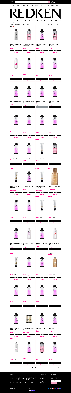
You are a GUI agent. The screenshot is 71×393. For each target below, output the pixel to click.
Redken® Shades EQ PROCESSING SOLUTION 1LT (15, 45)
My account (53, 2)
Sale (48, 5)
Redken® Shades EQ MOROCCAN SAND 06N (41, 45)
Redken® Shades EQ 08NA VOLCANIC (14, 215)
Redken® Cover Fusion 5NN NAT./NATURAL (40, 159)
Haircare (18, 5)
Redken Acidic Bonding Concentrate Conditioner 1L (16, 357)
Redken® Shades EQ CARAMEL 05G (15, 300)
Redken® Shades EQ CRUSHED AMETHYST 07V (28, 272)
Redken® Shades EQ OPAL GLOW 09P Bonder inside (54, 45)
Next (58, 367)
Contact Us (41, 383)
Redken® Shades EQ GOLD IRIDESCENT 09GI (40, 130)
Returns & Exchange (43, 382)
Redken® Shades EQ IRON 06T (15, 158)
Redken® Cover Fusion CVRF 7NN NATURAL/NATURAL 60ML (41, 215)
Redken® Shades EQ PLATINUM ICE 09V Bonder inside (28, 45)
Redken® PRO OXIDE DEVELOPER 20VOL (15, 73)
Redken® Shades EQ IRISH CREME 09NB (28, 159)
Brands (32, 5)
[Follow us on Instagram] (31, 388)
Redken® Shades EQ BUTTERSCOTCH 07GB (52, 357)
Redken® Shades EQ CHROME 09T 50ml (41, 102)
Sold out (42, 107)
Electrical (36, 5)
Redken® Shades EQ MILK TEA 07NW (28, 215)
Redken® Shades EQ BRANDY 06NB (15, 129)
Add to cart (16, 50)
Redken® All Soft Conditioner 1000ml (53, 272)
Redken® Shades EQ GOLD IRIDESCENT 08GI (14, 329)
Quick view (16, 52)
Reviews (45, 5)
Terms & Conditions (43, 379)
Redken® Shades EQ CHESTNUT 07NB (54, 73)
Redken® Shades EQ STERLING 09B (41, 243)
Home (10, 5)
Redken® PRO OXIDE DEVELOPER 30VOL (54, 244)
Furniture (56, 5)
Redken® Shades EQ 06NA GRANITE (16, 101)
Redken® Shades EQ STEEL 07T (28, 186)
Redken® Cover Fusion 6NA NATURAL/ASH (40, 187)
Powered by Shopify (12, 388)
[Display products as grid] (58, 24)
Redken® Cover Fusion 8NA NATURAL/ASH (14, 272)
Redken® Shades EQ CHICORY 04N (41, 300)
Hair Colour (23, 5)
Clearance (52, 5)
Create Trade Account (43, 377)
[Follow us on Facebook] (29, 388)
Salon (28, 5)
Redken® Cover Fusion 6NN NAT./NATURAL (14, 187)
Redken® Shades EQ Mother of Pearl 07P (28, 102)
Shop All (14, 5)
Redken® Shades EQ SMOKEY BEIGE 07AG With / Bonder (41, 357)
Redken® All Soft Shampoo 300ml (54, 186)
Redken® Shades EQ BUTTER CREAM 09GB (16, 244)
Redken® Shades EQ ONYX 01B (54, 328)
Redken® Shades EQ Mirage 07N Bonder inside (54, 102)
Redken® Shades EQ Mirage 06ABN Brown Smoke (54, 301)
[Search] (49, 2)
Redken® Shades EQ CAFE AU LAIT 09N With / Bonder (54, 159)
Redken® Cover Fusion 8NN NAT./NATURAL (53, 215)
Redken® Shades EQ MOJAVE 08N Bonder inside (41, 73)
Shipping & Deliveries (43, 381)
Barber (41, 5)
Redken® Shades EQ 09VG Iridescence (53, 130)
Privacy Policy (42, 378)
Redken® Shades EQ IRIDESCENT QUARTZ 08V (28, 130)
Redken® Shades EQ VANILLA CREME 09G (40, 272)
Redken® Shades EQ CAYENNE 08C (41, 328)
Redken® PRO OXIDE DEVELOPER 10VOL (28, 244)
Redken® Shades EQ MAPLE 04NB (28, 300)
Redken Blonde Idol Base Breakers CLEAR (28, 329)
